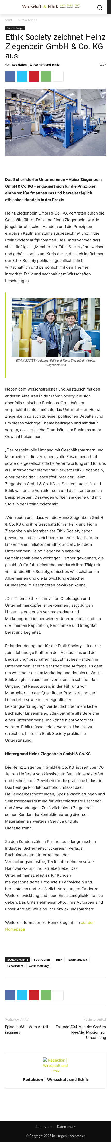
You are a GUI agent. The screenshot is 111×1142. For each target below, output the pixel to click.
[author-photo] (55, 1071)
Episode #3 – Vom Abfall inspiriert (26, 1030)
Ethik (59, 959)
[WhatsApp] (46, 76)
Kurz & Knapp (27, 20)
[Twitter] (22, 76)
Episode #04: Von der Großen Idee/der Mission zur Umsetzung (81, 1032)
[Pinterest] (34, 76)
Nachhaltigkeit (77, 959)
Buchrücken (42, 959)
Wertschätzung (39, 966)
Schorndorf (15, 966)
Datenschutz (66, 1126)
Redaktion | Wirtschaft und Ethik (35, 65)
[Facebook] (10, 76)
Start (8, 20)
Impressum (44, 1126)
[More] (58, 76)
